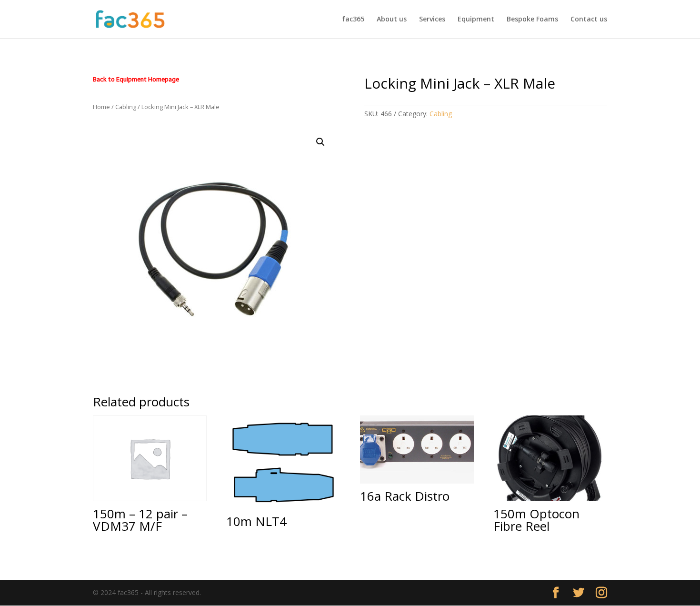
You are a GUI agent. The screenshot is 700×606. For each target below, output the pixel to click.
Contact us (588, 19)
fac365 (353, 19)
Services (432, 19)
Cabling (125, 106)
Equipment (476, 19)
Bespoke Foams (532, 19)
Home (101, 106)
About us (392, 19)
